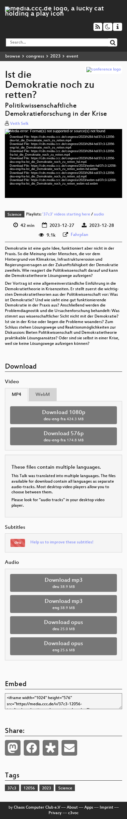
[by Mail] (69, 748)
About (72, 807)
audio (99, 215)
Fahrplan (79, 235)
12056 (29, 788)
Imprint (106, 807)
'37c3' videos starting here (66, 215)
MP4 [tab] (16, 394)
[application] (63, 163)
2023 (55, 56)
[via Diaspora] (50, 748)
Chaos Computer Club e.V (37, 807)
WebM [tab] (42, 394)
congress (35, 56)
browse (12, 56)
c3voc (73, 813)
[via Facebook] (31, 748)
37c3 (11, 788)
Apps (88, 807)
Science (14, 215)
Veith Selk (19, 124)
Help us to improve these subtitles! (61, 542)
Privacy (55, 813)
